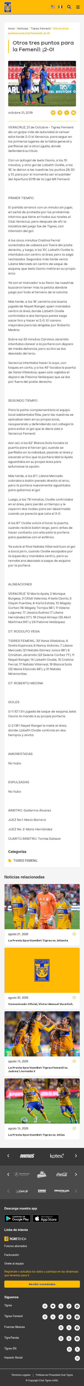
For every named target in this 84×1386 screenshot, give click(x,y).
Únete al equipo (14, 1263)
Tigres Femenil (40, 28)
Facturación (11, 1255)
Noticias (22, 28)
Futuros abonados (15, 1246)
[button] (53, 112)
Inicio (11, 28)
